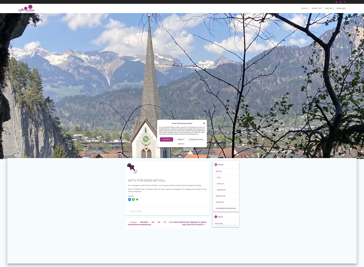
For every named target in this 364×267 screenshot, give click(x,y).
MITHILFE (220, 184)
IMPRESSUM (181, 143)
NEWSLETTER (316, 8)
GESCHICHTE (221, 190)
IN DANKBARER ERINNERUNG (226, 208)
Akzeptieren (166, 139)
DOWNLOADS (341, 8)
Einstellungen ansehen (196, 139)
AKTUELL (305, 8)
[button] (204, 123)
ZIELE (219, 177)
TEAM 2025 (329, 8)
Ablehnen (180, 139)
